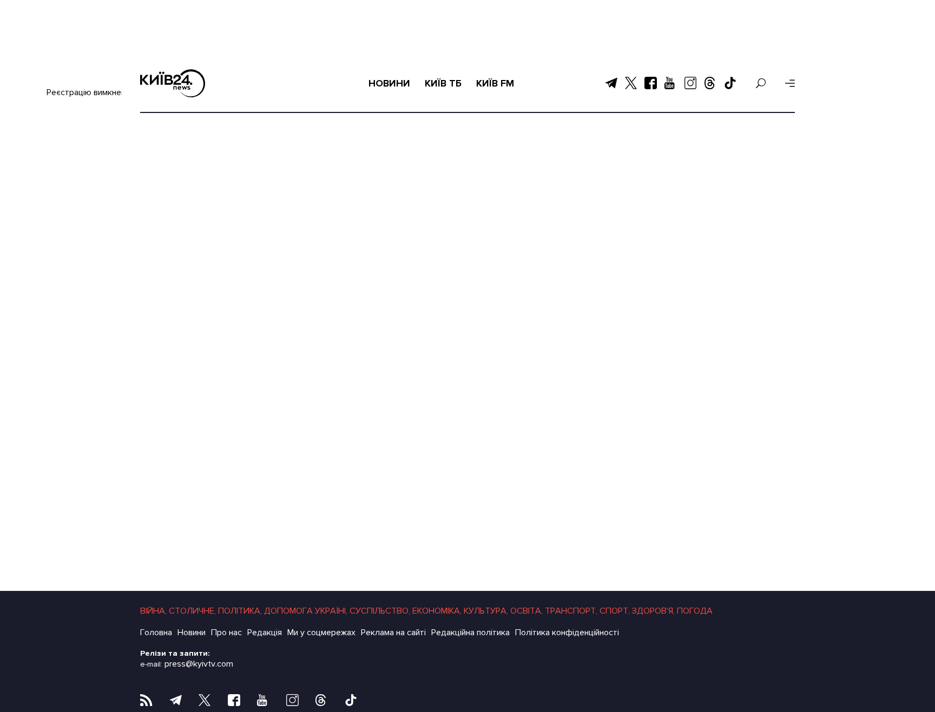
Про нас (226, 632)
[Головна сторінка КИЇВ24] (172, 83)
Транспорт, (571, 610)
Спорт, (615, 610)
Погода (695, 610)
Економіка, (437, 610)
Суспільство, (380, 610)
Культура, (486, 610)
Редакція (264, 632)
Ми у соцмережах (321, 632)
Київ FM (495, 83)
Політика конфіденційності (567, 632)
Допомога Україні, (305, 610)
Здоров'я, (653, 610)
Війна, (153, 610)
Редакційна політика (470, 632)
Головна (156, 632)
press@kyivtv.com (198, 663)
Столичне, (192, 610)
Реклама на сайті (393, 632)
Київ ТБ (443, 83)
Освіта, (526, 610)
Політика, (240, 610)
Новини (389, 83)
